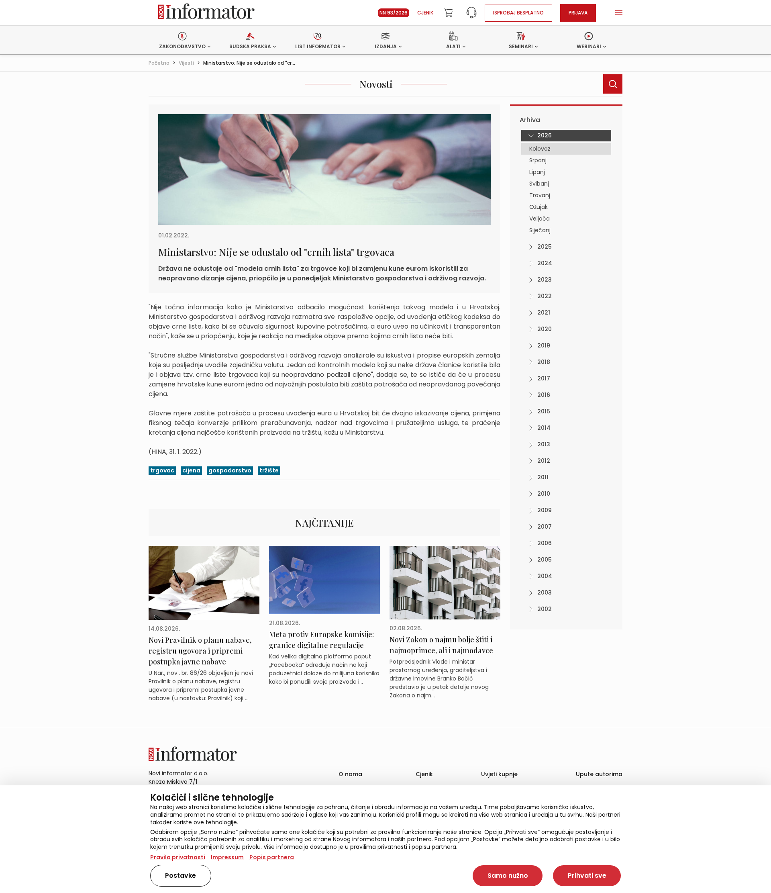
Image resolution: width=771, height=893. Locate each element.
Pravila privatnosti (177, 857)
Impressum (227, 857)
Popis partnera (271, 857)
